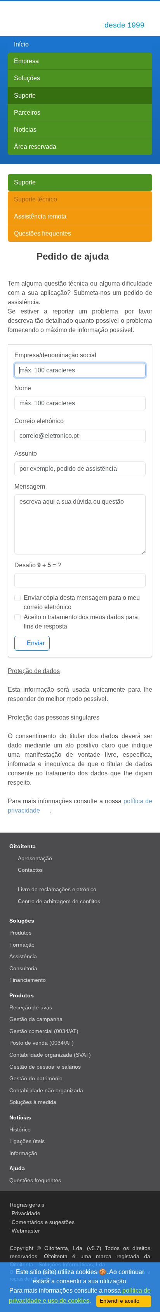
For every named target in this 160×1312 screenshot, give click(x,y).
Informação (23, 1153)
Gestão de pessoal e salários (45, 1067)
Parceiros (27, 112)
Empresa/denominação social (55, 355)
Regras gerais (27, 1205)
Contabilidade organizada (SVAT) (50, 1055)
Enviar (36, 643)
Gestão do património (36, 1078)
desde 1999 (124, 25)
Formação (22, 945)
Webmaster (26, 1231)
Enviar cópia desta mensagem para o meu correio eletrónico (82, 602)
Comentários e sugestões (43, 1222)
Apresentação (35, 858)
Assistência (23, 956)
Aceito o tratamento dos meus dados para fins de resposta (81, 622)
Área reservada (35, 146)
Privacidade (26, 1213)
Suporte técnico (35, 199)
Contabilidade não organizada (46, 1090)
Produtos (20, 933)
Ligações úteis (27, 1141)
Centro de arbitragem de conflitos (59, 901)
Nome (22, 388)
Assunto (25, 453)
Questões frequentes (42, 233)
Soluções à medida (32, 1102)
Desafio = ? (37, 565)
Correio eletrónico (39, 421)
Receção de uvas (30, 1007)
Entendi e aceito (120, 1301)
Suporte (25, 95)
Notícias (25, 129)
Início (21, 44)
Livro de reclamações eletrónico (57, 889)
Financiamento (27, 980)
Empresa (26, 61)
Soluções (27, 78)
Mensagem (29, 486)
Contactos (30, 870)
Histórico (20, 1129)
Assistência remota (40, 216)
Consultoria (23, 968)
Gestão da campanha (36, 1019)
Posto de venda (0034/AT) (41, 1043)
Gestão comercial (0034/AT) (43, 1031)
